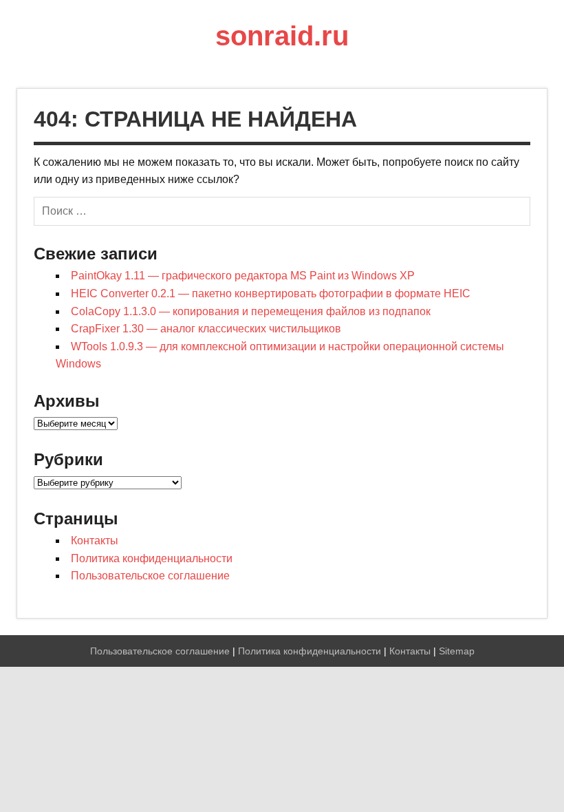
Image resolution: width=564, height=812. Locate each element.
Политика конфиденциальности (151, 558)
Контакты (94, 540)
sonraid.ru (282, 36)
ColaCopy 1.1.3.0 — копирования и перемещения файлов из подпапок (251, 311)
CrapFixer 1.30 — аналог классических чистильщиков (206, 328)
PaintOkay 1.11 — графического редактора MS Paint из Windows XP (243, 275)
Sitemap (457, 650)
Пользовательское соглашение (150, 575)
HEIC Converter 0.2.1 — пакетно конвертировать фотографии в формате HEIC (270, 293)
